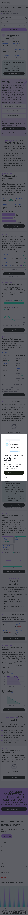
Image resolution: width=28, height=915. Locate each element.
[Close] (25, 436)
